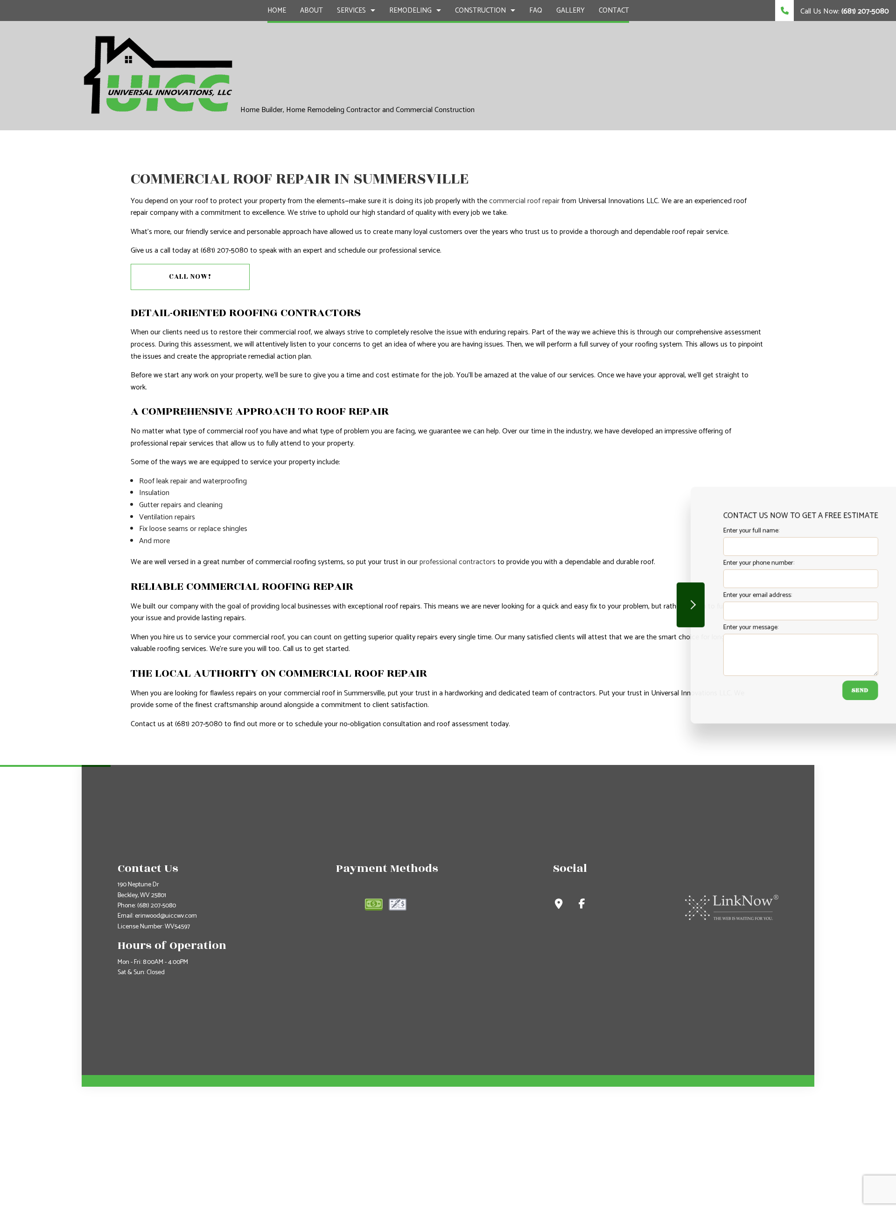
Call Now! (190, 276)
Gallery (570, 10)
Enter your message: (718, 627)
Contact (614, 10)
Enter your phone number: (726, 563)
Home (276, 10)
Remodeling (410, 10)
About (311, 10)
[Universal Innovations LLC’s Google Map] (559, 905)
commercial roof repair (524, 201)
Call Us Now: (843, 11)
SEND (827, 690)
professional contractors (458, 562)
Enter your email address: (725, 595)
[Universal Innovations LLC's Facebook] (582, 905)
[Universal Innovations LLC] (157, 74)
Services (351, 10)
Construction (480, 10)
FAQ (535, 10)
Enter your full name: (719, 531)
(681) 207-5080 (156, 905)
